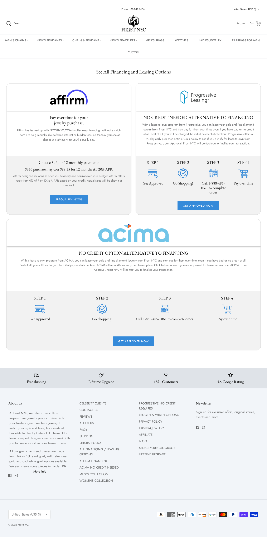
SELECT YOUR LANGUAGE (157, 448)
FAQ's (83, 429)
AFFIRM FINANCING (93, 461)
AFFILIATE (145, 434)
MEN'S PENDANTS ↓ (50, 40)
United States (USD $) (244, 9)
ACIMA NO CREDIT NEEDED (99, 467)
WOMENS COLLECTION (96, 480)
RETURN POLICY (90, 443)
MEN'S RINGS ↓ (156, 40)
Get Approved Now (133, 341)
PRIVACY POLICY (150, 421)
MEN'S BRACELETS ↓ (123, 40)
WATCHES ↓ (182, 40)
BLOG (143, 441)
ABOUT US (86, 423)
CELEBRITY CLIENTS (92, 403)
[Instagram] (16, 475)
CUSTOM (133, 52)
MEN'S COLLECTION (93, 474)
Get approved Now (198, 206)
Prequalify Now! (68, 199)
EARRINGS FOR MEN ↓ (247, 40)
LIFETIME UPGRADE (152, 454)
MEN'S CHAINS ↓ (16, 40)
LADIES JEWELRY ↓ (211, 40)
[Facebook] (9, 475)
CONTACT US (88, 410)
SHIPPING (86, 436)
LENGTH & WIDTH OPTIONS (159, 415)
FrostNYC (23, 525)
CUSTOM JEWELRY (151, 428)
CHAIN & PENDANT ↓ (86, 40)
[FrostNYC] (133, 23)
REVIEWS (85, 416)
